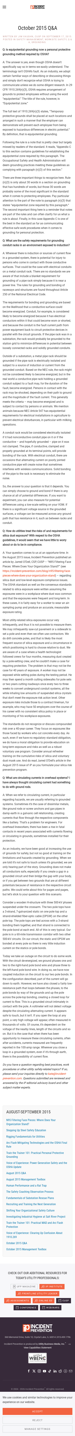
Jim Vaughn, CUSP (29, 36)
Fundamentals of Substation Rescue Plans (30, 1198)
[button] (4, 7)
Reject (37, 1420)
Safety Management (30, 39)
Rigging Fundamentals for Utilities (25, 1136)
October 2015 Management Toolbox (26, 1249)
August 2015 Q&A (16, 1173)
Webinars (52, 1307)
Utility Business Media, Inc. (52, 1344)
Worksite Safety (56, 39)
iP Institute (54, 1286)
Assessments (19, 1300)
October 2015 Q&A (16, 1243)
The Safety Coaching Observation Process (29, 1191)
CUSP (65, 1300)
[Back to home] (37, 7)
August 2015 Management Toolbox (25, 1179)
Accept (37, 1411)
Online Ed (45, 1300)
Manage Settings (37, 1429)
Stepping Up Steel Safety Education (26, 1130)
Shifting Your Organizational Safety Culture (30, 1210)
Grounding (39, 42)
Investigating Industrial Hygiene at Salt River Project (35, 1216)
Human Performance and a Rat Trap (26, 1185)
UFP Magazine (26, 1286)
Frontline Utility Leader (39, 1293)
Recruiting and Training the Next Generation (31, 1204)
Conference (28, 1307)
